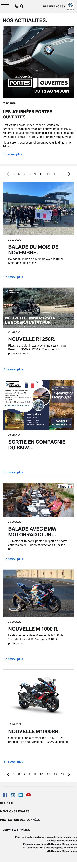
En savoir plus (12, 154)
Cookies (6, 802)
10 (41, 174)
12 (55, 174)
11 (48, 174)
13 (62, 174)
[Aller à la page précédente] (8, 174)
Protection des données (20, 819)
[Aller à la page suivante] (69, 174)
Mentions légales (15, 811)
